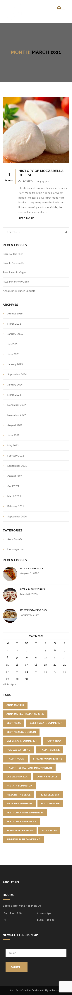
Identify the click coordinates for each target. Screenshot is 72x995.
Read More (26, 218)
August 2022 (15, 425)
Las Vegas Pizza (17, 776)
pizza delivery (49, 794)
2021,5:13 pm (41, 181)
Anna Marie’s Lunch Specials (19, 290)
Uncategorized (15, 549)
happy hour (54, 740)
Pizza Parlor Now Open (16, 281)
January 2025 (15, 364)
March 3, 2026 (28, 593)
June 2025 (13, 354)
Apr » (13, 684)
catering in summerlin (21, 740)
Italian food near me (47, 758)
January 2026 (15, 333)
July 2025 (12, 343)
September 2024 (17, 374)
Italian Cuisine (50, 749)
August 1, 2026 (29, 573)
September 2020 (17, 516)
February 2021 (15, 506)
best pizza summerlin (21, 732)
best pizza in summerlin (46, 723)
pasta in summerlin (19, 785)
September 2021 (17, 465)
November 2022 (16, 414)
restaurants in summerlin (24, 812)
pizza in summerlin (19, 803)
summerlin (49, 830)
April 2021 (13, 486)
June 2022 (13, 435)
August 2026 (15, 313)
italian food (15, 758)
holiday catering (18, 749)
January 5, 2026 (29, 614)
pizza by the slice (18, 794)
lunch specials (47, 776)
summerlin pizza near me (23, 839)
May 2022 (13, 445)
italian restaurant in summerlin (29, 767)
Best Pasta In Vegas (14, 272)
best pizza (13, 723)
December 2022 (16, 404)
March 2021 (14, 496)
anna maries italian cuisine (25, 713)
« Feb (6, 684)
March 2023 (14, 394)
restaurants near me (21, 821)
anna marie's (15, 705)
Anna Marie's (14, 539)
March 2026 (14, 323)
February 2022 (15, 455)
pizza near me (50, 803)
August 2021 (15, 475)
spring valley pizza (19, 830)
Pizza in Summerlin (13, 263)
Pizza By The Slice (13, 253)
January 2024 (15, 384)
